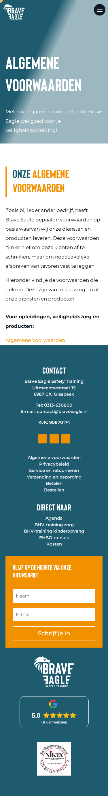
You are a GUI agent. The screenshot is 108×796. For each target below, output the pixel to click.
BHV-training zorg (54, 524)
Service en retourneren (54, 470)
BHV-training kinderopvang (54, 531)
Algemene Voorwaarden (35, 340)
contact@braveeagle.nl (62, 411)
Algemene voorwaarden (54, 457)
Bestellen (54, 490)
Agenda (54, 518)
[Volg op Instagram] (65, 438)
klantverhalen (54, 722)
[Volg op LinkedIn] (54, 438)
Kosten (54, 544)
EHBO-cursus (54, 537)
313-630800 (59, 405)
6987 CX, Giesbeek (54, 394)
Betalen (54, 483)
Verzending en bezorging (54, 477)
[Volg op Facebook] (42, 438)
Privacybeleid (54, 464)
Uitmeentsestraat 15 (54, 388)
